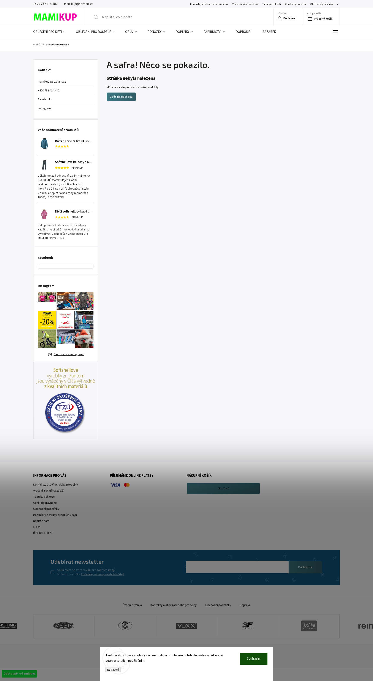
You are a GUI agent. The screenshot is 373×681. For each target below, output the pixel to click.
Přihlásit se (305, 567)
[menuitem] (52, 32)
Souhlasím (254, 658)
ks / (223, 488)
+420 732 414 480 (48, 90)
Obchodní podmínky (321, 4)
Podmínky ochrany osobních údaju (55, 515)
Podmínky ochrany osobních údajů (103, 574)
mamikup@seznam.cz (52, 82)
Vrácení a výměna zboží (245, 4)
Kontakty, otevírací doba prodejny (209, 4)
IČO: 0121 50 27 (42, 533)
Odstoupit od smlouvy (19, 673)
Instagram (44, 108)
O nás (36, 527)
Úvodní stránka (132, 605)
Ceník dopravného (295, 4)
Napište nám (41, 521)
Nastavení (113, 670)
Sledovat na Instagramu (69, 354)
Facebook (44, 99)
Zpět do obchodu (121, 97)
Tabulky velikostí (271, 4)
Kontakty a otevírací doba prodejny (173, 605)
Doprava (245, 605)
